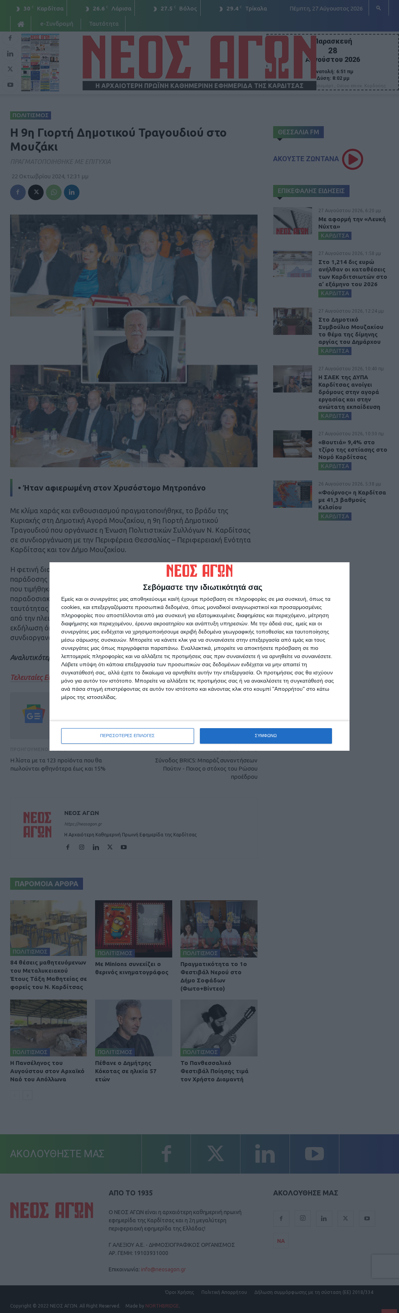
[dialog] (199, 656)
